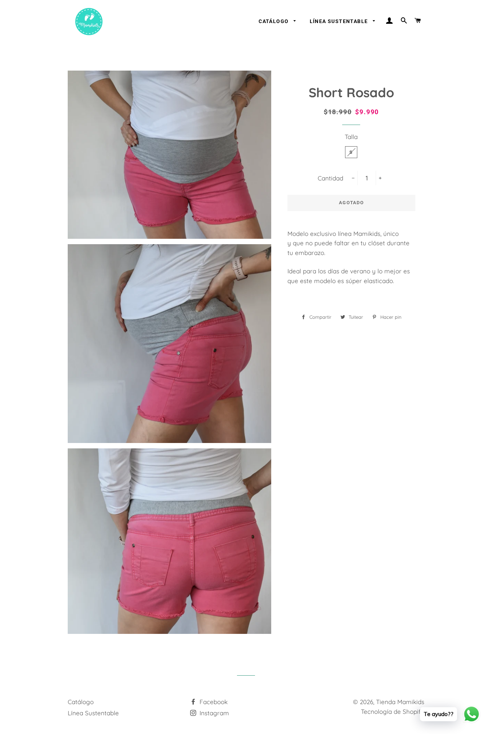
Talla (351, 136)
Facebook (213, 702)
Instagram (213, 713)
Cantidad (330, 178)
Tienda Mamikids (400, 702)
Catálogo (274, 21)
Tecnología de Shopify (392, 711)
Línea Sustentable (340, 21)
